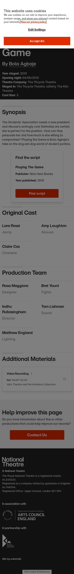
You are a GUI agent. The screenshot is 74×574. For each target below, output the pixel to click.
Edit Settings (37, 29)
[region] (37, 24)
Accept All (37, 41)
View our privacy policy (33, 22)
